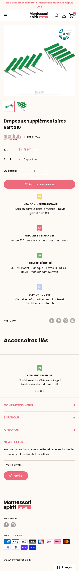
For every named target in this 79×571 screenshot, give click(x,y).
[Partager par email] (72, 320)
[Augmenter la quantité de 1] (46, 171)
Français (67, 567)
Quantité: (10, 171)
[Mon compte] (64, 16)
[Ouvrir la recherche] (57, 16)
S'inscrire (16, 476)
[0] (71, 15)
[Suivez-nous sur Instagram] (13, 524)
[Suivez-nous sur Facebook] (6, 524)
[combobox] (64, 567)
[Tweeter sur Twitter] (65, 320)
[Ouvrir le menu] (5, 15)
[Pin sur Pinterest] (58, 320)
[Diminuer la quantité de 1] (23, 171)
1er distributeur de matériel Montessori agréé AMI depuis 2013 (39, 4)
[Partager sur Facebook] (51, 320)
